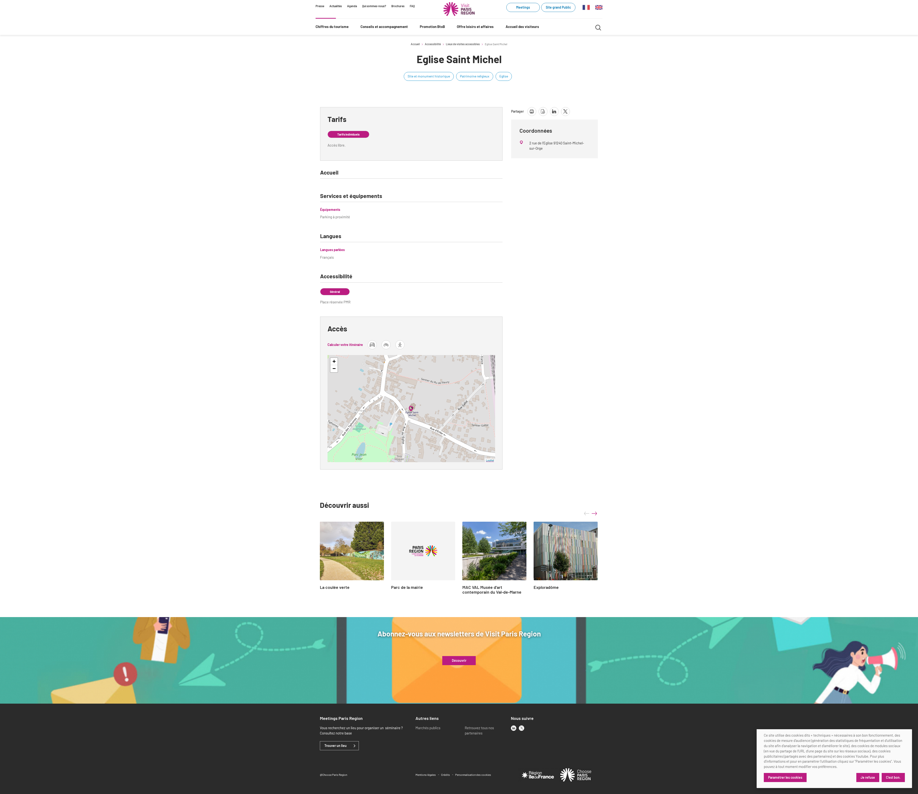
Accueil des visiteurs (522, 26)
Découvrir (459, 660)
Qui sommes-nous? (374, 6)
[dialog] (834, 758)
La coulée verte (335, 587)
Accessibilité (433, 44)
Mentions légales (425, 774)
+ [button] (334, 361)
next (594, 513)
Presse (320, 6)
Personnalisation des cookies (473, 774)
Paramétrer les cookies (785, 777)
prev (586, 513)
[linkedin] (513, 728)
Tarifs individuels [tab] (348, 134)
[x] (521, 728)
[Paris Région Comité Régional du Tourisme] (459, 9)
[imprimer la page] (531, 111)
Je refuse (868, 777)
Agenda (352, 6)
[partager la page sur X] (565, 111)
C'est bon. (893, 777)
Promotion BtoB (432, 26)
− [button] (334, 369)
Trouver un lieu (335, 745)
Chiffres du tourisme (332, 26)
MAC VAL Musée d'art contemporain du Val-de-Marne (491, 590)
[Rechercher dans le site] (598, 26)
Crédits (445, 774)
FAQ (412, 6)
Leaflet (490, 460)
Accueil (415, 44)
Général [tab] (335, 291)
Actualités (335, 6)
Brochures (397, 6)
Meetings (523, 7)
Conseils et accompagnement (384, 26)
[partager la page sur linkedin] (554, 111)
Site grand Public (558, 7)
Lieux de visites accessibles (463, 44)
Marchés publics (427, 728)
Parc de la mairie (407, 587)
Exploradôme (546, 587)
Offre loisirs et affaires (475, 26)
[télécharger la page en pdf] (543, 111)
